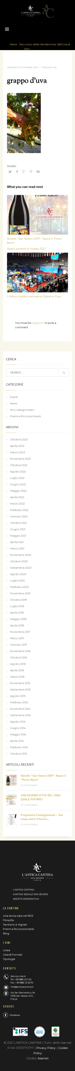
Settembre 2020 (21, 567)
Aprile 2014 (17, 740)
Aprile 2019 (17, 612)
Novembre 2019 (20, 593)
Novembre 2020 (20, 554)
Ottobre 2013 (18, 753)
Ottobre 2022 (18, 465)
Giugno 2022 (18, 484)
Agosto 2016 (18, 663)
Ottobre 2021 (18, 522)
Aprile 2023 (17, 445)
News (13, 44)
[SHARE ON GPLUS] (24, 172)
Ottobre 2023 (19, 439)
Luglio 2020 (17, 580)
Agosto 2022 (18, 471)
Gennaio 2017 (18, 644)
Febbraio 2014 (19, 747)
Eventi (14, 397)
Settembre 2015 (20, 689)
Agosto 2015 (17, 696)
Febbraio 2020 (19, 586)
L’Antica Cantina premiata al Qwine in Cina (34, 296)
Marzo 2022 (17, 503)
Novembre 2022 (20, 458)
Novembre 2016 (20, 651)
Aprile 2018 (17, 625)
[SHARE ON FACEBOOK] (17, 172)
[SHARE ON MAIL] (38, 172)
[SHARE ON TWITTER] (10, 172)
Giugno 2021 (17, 529)
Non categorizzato (22, 409)
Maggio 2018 (18, 619)
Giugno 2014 (18, 728)
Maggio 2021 (18, 535)
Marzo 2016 (17, 676)
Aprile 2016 (17, 670)
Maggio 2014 (18, 734)
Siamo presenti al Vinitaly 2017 (26, 248)
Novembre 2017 (20, 631)
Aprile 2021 (17, 542)
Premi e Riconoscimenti (25, 416)
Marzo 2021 (17, 548)
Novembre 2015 (20, 683)
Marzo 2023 (17, 452)
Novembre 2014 (20, 708)
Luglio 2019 (17, 606)
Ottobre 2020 (19, 561)
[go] (64, 372)
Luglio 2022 (17, 477)
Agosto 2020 (18, 574)
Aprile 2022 (17, 497)
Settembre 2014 (20, 715)
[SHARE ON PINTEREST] (31, 172)
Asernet (43, 1058)
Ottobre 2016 (18, 657)
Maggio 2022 (18, 490)
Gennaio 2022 (19, 516)
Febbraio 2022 (19, 510)
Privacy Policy (46, 1048)
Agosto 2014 (18, 721)
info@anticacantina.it (21, 986)
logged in (38, 322)
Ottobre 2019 (18, 599)
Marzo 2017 (17, 638)
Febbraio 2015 (19, 702)
